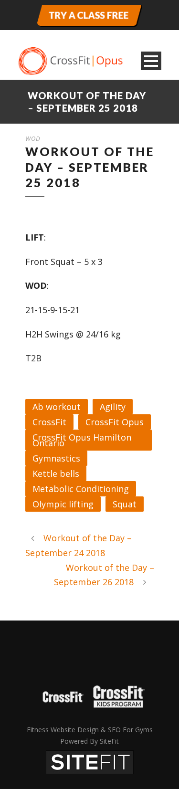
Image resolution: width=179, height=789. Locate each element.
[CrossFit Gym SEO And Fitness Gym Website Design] (90, 761)
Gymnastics (56, 458)
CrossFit (49, 422)
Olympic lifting (63, 504)
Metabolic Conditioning (80, 488)
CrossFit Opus (114, 422)
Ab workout (56, 406)
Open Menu (151, 61)
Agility (113, 406)
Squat (125, 504)
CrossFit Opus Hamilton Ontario (81, 440)
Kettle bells (55, 473)
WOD (33, 138)
